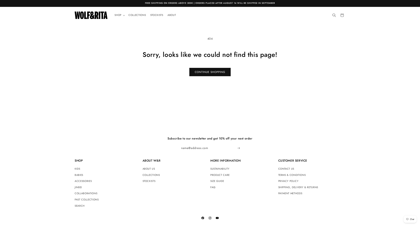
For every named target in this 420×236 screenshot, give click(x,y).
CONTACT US (286, 169)
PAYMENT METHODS (290, 193)
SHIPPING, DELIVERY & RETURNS (298, 187)
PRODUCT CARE (220, 175)
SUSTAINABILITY (219, 169)
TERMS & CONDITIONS (292, 175)
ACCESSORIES (83, 181)
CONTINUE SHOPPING (210, 72)
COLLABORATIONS (86, 193)
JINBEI (78, 187)
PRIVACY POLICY (288, 181)
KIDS (77, 169)
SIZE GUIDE (217, 181)
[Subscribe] (238, 148)
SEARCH (80, 206)
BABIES (79, 175)
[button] (119, 15)
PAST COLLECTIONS (87, 199)
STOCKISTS (149, 181)
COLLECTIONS (151, 175)
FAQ (212, 187)
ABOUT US (149, 169)
